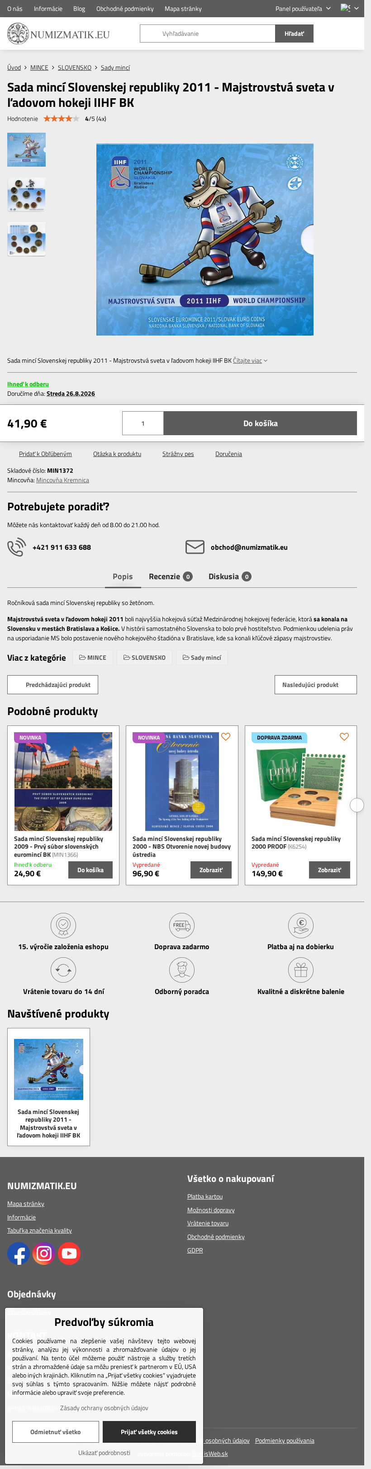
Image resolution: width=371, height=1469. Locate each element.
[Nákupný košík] (331, 33)
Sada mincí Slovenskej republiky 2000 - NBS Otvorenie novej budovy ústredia (182, 846)
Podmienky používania (284, 1440)
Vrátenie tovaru (207, 1223)
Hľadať (294, 33)
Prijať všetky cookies (149, 1431)
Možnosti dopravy (211, 1210)
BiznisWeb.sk (210, 1453)
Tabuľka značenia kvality (39, 1230)
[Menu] (353, 33)
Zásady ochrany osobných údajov (206, 1440)
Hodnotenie (22, 118)
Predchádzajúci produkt (58, 684)
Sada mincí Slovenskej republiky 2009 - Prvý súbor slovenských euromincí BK (58, 846)
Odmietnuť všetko (55, 1431)
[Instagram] (44, 1262)
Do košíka (260, 423)
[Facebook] (18, 1262)
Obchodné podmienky (216, 1236)
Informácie (21, 1217)
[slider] (61, 118)
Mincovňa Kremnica (62, 480)
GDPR (195, 1250)
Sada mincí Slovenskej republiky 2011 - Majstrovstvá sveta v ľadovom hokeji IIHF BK (48, 1123)
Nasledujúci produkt (310, 684)
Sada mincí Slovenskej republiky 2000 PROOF (296, 842)
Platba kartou (205, 1196)
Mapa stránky (25, 1203)
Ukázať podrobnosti (104, 1452)
